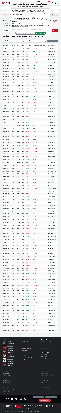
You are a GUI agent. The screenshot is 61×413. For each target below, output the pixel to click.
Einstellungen (20, 33)
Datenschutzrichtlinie (37, 29)
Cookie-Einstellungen (43, 25)
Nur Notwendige (29, 33)
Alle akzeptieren (40, 33)
